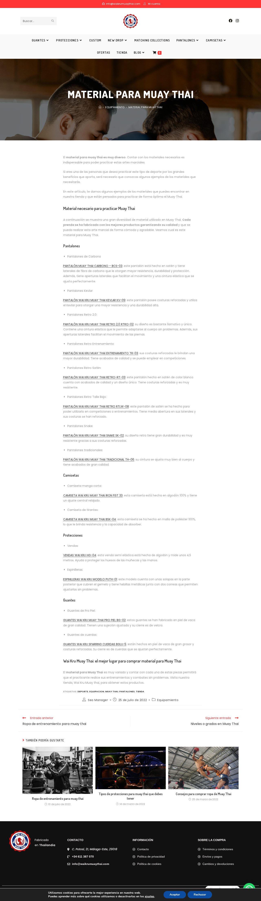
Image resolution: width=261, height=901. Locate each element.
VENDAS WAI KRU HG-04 (79, 555)
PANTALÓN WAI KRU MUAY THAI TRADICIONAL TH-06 (98, 459)
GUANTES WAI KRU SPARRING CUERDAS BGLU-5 (94, 644)
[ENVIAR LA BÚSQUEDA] (53, 21)
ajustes (149, 896)
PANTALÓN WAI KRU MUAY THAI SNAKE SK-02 (93, 435)
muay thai (111, 691)
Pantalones (127, 691)
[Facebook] (230, 21)
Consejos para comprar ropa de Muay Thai (203, 794)
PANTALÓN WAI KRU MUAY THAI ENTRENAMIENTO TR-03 (100, 353)
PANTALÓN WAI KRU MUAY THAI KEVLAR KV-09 (94, 300)
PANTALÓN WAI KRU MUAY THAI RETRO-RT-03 (94, 377)
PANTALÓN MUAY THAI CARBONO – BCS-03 (92, 266)
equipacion (96, 691)
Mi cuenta (154, 4)
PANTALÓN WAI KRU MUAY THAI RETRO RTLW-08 (96, 406)
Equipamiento (167, 700)
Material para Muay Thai (145, 107)
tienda (140, 691)
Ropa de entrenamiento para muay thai (57, 799)
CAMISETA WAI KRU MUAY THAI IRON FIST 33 (93, 495)
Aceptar (175, 895)
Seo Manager (98, 700)
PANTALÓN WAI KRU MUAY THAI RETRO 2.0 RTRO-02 (98, 324)
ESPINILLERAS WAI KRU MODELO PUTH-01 (90, 579)
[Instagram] (237, 21)
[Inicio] (100, 107)
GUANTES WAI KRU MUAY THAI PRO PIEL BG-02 (94, 620)
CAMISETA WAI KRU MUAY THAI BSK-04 (89, 519)
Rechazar (200, 895)
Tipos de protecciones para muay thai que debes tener (131, 796)
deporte (82, 691)
